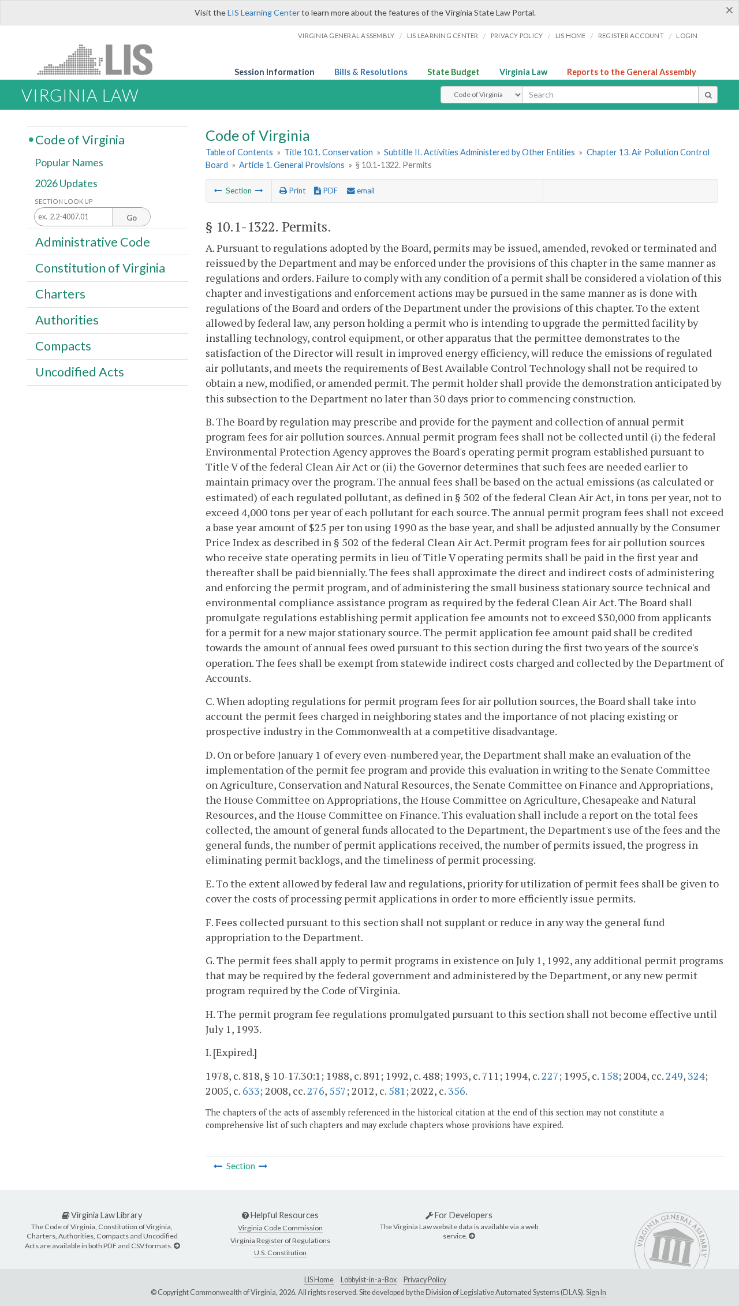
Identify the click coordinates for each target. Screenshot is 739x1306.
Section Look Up (64, 201)
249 (674, 1076)
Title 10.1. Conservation (328, 152)
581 (397, 1091)
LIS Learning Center (263, 12)
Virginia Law (523, 72)
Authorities (67, 319)
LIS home (570, 35)
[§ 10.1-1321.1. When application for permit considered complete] (218, 190)
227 (550, 1076)
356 (456, 1091)
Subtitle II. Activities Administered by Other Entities (479, 152)
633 (251, 1091)
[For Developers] (472, 1236)
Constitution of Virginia (100, 267)
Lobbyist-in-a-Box (369, 1279)
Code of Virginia (80, 139)
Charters (60, 293)
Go (131, 217)
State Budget (453, 72)
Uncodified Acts (79, 371)
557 (337, 1091)
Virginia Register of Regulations (280, 1240)
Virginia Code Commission (280, 1227)
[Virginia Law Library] (177, 1245)
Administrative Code (92, 241)
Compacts (63, 345)
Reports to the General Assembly (631, 72)
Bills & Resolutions (371, 72)
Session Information (274, 72)
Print (296, 190)
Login (686, 35)
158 (609, 1076)
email (365, 190)
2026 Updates (66, 183)
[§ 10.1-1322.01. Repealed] (259, 190)
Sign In (596, 1292)
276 (315, 1091)
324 (696, 1076)
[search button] (708, 94)
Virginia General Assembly (346, 35)
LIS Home (319, 1279)
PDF (329, 190)
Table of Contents (239, 152)
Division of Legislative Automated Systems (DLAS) (504, 1292)
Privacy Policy (517, 35)
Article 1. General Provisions (292, 165)
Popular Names (69, 162)
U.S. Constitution (280, 1252)
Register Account (631, 35)
